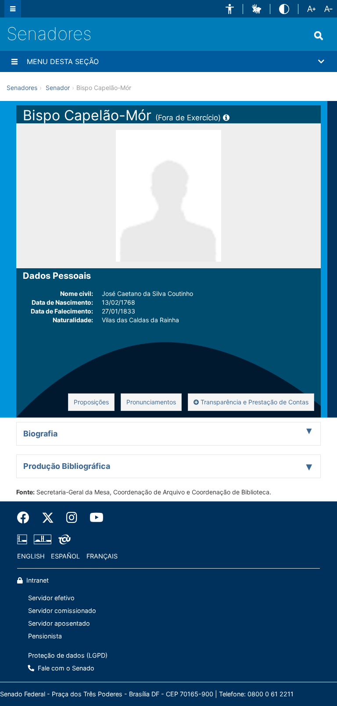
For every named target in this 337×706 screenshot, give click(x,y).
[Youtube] (93, 517)
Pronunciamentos (151, 402)
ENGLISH (31, 556)
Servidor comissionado (62, 610)
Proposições (91, 402)
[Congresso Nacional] (42, 539)
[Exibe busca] (318, 35)
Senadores (49, 33)
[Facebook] (26, 517)
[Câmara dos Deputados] (23, 539)
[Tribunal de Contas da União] (63, 539)
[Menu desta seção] (14, 61)
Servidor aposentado (59, 623)
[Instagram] (71, 517)
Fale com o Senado (65, 668)
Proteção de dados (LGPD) (68, 655)
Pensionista (45, 636)
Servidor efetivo (51, 598)
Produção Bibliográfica (66, 466)
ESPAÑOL (65, 556)
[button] (230, 9)
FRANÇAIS (102, 556)
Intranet (37, 580)
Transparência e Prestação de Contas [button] (253, 402)
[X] (48, 517)
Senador (58, 87)
